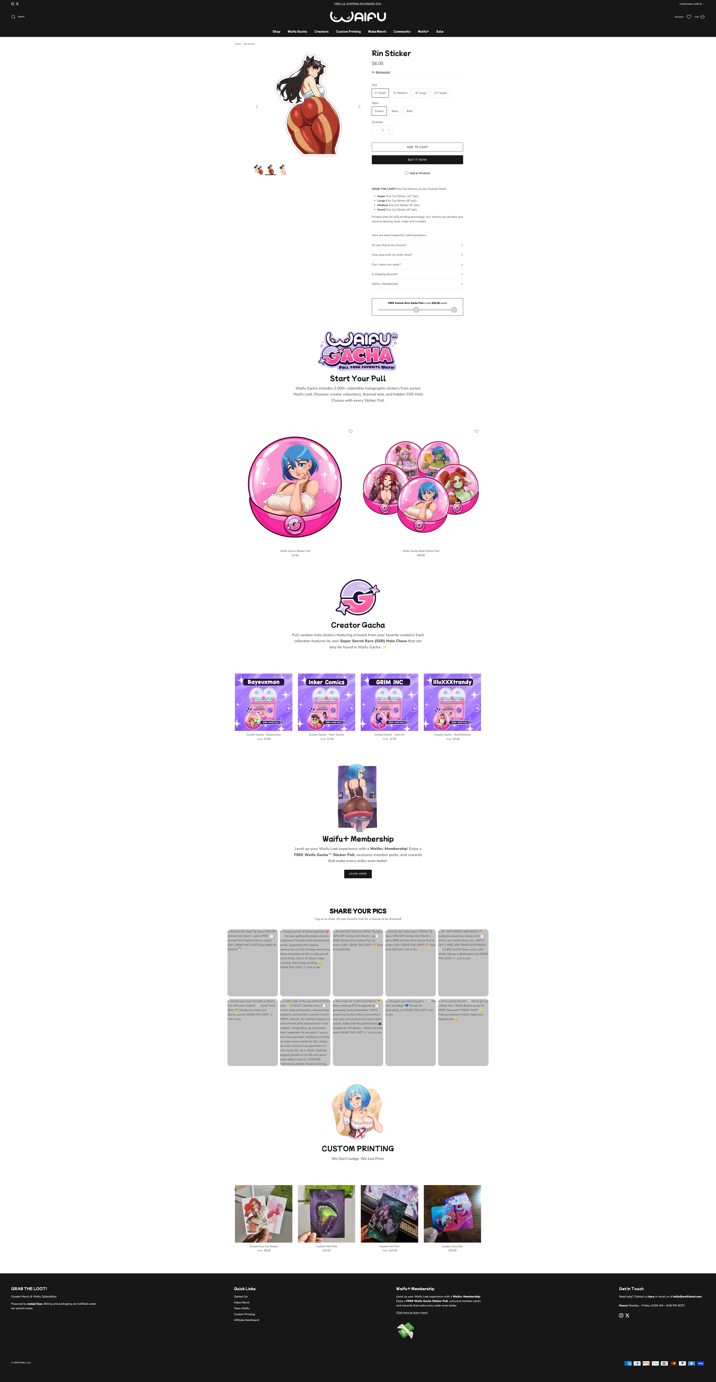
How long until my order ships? (392, 255)
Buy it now (417, 160)
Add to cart (417, 147)
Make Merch (377, 31)
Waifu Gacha (297, 31)
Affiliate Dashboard (246, 1320)
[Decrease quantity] (375, 130)
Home (238, 43)
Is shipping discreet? (385, 274)
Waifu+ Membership (385, 284)
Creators (321, 31)
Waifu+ (423, 31)
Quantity (377, 122)
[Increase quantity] (390, 130)
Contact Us (241, 1296)
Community (402, 31)
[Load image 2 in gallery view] (308, 104)
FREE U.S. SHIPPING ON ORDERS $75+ (358, 4)
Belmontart (383, 72)
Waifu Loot (25, 1362)
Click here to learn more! (412, 1313)
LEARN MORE (358, 873)
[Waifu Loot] (358, 17)
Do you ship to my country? (389, 245)
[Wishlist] (689, 17)
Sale (439, 31)
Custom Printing (348, 31)
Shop (276, 31)
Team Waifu (241, 1308)
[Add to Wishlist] (350, 431)
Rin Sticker (249, 43)
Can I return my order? (386, 264)
